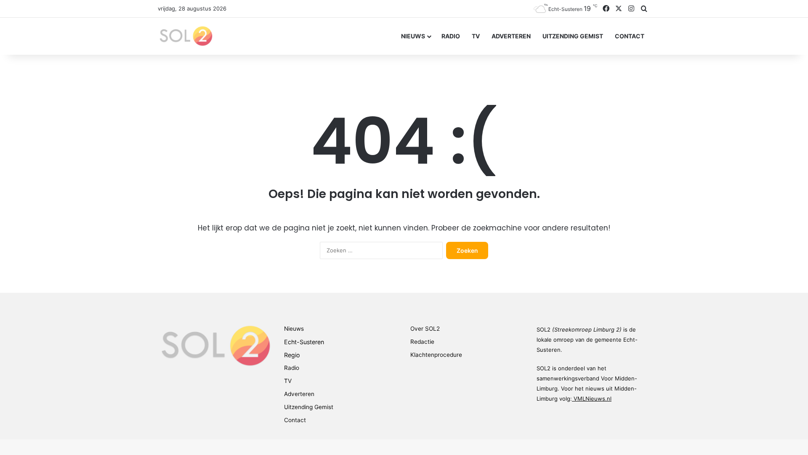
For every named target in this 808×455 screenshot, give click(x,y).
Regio (292, 355)
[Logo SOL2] (185, 36)
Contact (629, 36)
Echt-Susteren (304, 341)
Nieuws (413, 36)
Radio (450, 36)
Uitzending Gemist (572, 36)
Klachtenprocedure (436, 354)
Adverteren (511, 36)
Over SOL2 (425, 328)
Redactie (422, 341)
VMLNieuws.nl (592, 398)
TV (476, 36)
